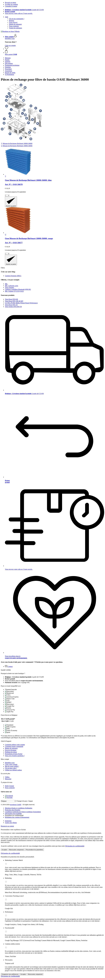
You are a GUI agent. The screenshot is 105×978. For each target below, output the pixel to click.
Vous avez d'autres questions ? (15, 756)
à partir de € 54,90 (24, 10)
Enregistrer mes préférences (10, 974)
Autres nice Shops (11, 822)
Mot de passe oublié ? (12, 766)
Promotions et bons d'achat (13, 754)
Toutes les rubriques (15, 28)
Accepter (4, 849)
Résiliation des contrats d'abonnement (17, 817)
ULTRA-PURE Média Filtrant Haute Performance (21, 303)
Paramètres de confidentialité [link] (14, 815)
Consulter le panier (11, 6)
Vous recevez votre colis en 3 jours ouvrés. (19, 13)
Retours (11, 20)
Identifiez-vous (10, 38)
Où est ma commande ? (16, 19)
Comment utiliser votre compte (15, 744)
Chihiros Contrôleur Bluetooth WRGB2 (18, 289)
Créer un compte (10, 45)
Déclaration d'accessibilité (13, 813)
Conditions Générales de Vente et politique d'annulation (23, 812)
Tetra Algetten (9, 287)
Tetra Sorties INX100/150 (13, 306)
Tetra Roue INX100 (11, 299)
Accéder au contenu (11, 4)
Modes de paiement (15, 24)
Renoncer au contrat (7, 826)
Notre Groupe (9, 786)
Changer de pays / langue (24, 801)
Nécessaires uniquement (16, 849)
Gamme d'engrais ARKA (13, 276)
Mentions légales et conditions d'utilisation (18, 808)
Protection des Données (12, 810)
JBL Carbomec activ (11, 286)
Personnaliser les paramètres (34, 849)
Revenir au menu (10, 2)
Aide (6, 17)
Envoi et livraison (10, 750)
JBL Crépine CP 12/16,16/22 (14, 291)
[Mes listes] (6, 49)
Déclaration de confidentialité (74, 846)
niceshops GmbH (15, 804)
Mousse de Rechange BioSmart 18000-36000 (17, 143)
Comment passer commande (14, 746)
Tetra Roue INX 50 (11, 305)
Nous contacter (14, 26)
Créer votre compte (11, 764)
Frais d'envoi (13, 22)
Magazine (8, 779)
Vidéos (7, 777)
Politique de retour (11, 752)
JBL (6, 284)
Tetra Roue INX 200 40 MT (14, 301)
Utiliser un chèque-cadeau (13, 770)
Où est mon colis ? (11, 768)
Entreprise (8, 821)
